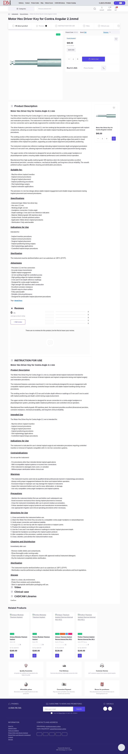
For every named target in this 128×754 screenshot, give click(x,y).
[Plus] (78, 59)
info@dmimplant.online (53, 726)
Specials (10, 739)
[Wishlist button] (116, 39)
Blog (42, 3)
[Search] (94, 9)
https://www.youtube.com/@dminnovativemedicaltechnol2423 (110, 709)
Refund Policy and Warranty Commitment (19, 735)
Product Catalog (71, 3)
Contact (27, 3)
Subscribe (79, 709)
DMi (85, 32)
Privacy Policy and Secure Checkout (18, 733)
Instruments (15, 14)
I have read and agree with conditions (65, 713)
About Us (10, 726)
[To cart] (114, 139)
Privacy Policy (62, 713)
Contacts (10, 737)
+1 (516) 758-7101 (14, 708)
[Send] (103, 68)
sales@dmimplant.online (58, 729)
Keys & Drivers (24, 14)
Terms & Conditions (13, 730)
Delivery (21, 3)
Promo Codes (35, 3)
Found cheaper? (71, 38)
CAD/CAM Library (60, 3)
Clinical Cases (49, 3)
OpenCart (67, 748)
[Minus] (69, 59)
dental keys (18, 300)
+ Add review (18, 322)
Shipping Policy (12, 728)
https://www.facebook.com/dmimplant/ (105, 709)
